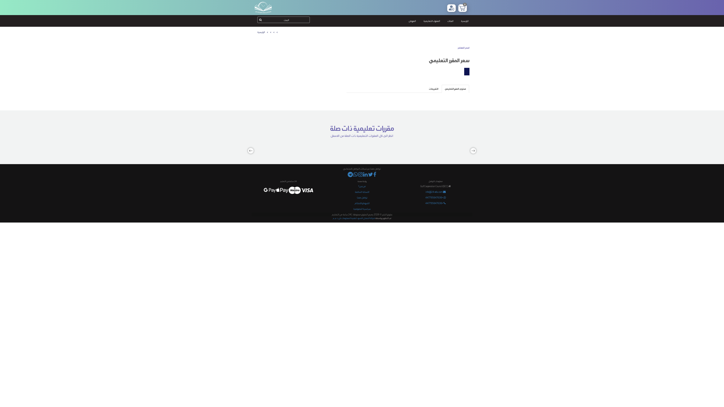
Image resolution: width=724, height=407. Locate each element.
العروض (412, 20)
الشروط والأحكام (362, 203)
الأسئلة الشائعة (362, 191)
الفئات (450, 20)
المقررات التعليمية (431, 20)
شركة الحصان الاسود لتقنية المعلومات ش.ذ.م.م (354, 218)
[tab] (455, 89)
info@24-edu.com (434, 191)
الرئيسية (465, 20)
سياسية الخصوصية (362, 208)
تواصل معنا (362, 197)
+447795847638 (434, 197)
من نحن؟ (362, 186)
